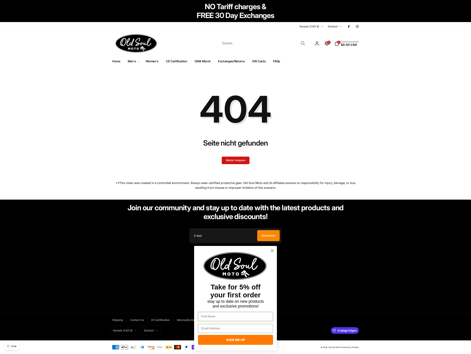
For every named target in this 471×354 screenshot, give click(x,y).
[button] (347, 43)
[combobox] (263, 43)
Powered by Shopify (350, 347)
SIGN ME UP (235, 339)
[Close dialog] (272, 250)
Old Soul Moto (334, 347)
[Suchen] (303, 43)
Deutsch (333, 26)
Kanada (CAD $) (309, 26)
